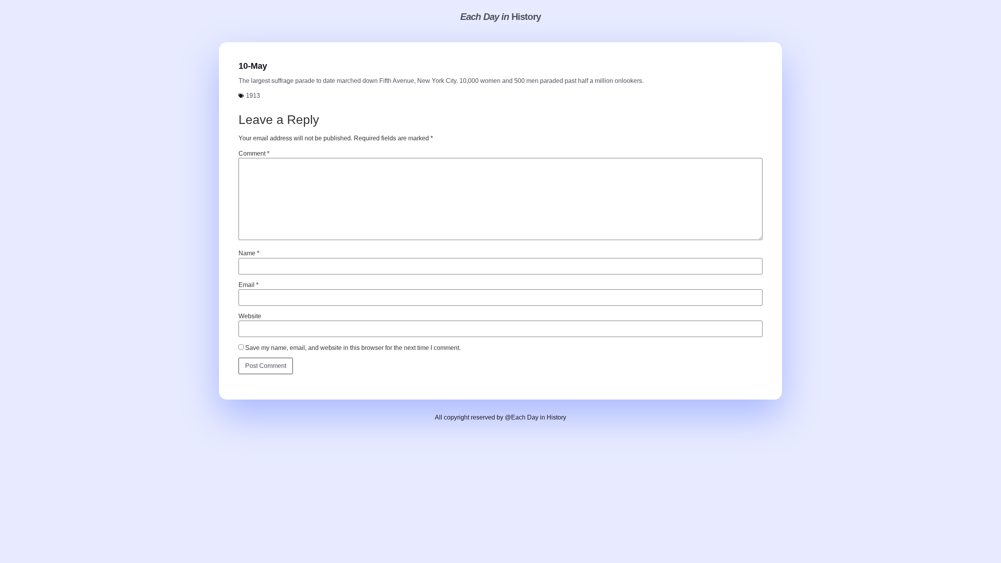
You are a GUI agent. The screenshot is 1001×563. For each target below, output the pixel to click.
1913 (253, 95)
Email (248, 285)
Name (249, 253)
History (500, 16)
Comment (254, 154)
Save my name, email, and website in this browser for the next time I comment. (353, 348)
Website (250, 316)
